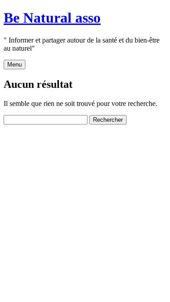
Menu (14, 64)
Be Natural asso (52, 18)
